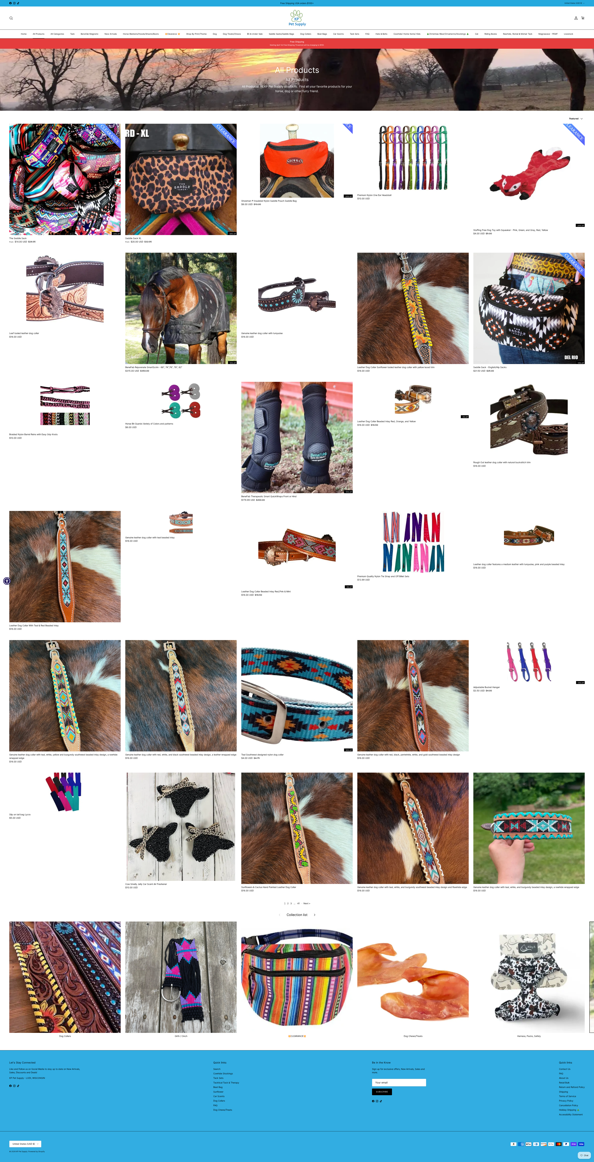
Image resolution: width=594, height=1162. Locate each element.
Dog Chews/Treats (222, 1109)
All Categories (57, 34)
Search (216, 1069)
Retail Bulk (564, 1082)
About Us (563, 1078)
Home (24, 34)
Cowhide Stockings (223, 1073)
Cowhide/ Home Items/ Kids (407, 34)
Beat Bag (218, 1087)
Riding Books (490, 34)
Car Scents (338, 34)
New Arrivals (111, 34)
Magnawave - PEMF (548, 34)
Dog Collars (305, 34)
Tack (72, 34)
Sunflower (218, 1091)
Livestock (568, 34)
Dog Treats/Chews (232, 34)
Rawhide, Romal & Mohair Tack (517, 34)
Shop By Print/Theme (196, 34)
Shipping (563, 1091)
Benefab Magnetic (89, 34)
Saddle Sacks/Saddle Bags (281, 34)
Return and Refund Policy (572, 1087)
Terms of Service (567, 1096)
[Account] (575, 18)
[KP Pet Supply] (297, 18)
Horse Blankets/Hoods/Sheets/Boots (141, 34)
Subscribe (382, 1092)
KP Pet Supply (21, 1151)
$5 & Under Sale (255, 34)
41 (298, 903)
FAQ (367, 34)
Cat (476, 34)
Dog (215, 34)
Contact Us (564, 1069)
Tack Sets (354, 34)
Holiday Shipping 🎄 (569, 1109)
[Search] (11, 18)
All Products (38, 34)
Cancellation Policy (568, 1105)
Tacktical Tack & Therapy (226, 1082)
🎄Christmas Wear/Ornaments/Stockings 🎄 (448, 34)
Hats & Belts (381, 34)
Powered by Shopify (36, 1151)
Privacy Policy (566, 1100)
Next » (306, 903)
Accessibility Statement (571, 1114)
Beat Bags (322, 34)
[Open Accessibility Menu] (7, 581)
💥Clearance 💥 (172, 34)
